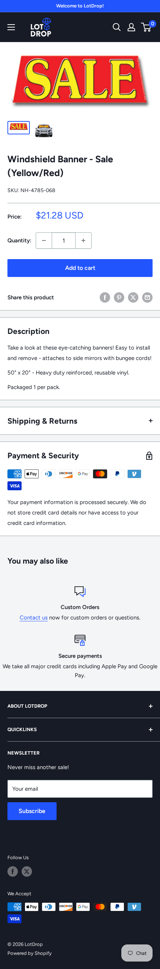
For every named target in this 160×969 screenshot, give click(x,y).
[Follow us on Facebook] (12, 871)
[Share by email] (147, 297)
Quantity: (19, 240)
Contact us (34, 617)
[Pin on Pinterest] (119, 297)
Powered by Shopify (29, 953)
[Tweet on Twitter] (133, 297)
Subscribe (32, 811)
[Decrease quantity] (44, 240)
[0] (146, 27)
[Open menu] (11, 27)
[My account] (131, 27)
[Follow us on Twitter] (27, 871)
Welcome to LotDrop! (80, 6)
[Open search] (117, 27)
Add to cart (80, 267)
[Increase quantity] (83, 240)
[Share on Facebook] (105, 297)
